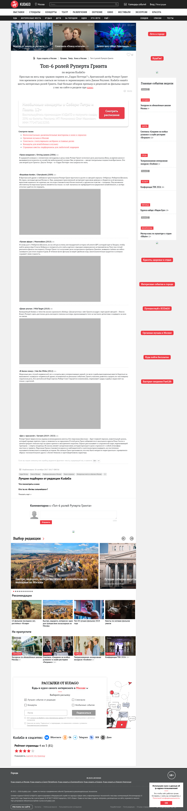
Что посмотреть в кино (29, 484)
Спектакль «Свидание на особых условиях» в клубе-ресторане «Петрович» (56, 659)
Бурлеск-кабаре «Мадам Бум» (153, 210)
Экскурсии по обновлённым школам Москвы (27, 658)
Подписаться (84, 712)
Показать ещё (24, 494)
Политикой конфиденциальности (166, 798)
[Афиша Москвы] (20, 4)
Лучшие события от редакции (41, 699)
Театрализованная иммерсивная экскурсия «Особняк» (87, 658)
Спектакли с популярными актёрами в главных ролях (48, 141)
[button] (123, 538)
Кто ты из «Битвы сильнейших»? (33, 489)
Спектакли (80, 699)
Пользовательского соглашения (37, 725)
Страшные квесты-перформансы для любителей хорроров (51, 147)
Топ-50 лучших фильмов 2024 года (87, 622)
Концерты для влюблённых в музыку (40, 144)
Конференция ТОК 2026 (117, 657)
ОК (166, 803)
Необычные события (85, 705)
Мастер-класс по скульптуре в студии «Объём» (156, 235)
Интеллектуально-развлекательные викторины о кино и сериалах (54, 135)
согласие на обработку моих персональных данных (47, 718)
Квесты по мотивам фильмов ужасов (117, 622)
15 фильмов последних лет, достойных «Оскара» (23, 622)
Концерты (32, 705)
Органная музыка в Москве (36, 138)
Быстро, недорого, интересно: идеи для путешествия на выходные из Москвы (58, 623)
